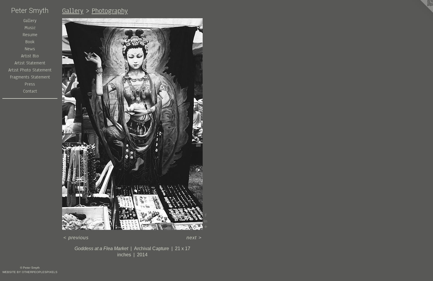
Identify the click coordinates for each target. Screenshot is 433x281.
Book (29, 42)
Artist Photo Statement (30, 70)
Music (30, 28)
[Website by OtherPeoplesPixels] (421, 12)
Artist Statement (29, 63)
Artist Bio (30, 56)
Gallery (30, 21)
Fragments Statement (30, 77)
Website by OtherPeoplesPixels (29, 272)
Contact (30, 91)
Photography (110, 10)
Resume (30, 35)
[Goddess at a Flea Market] (132, 124)
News (30, 49)
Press (30, 84)
